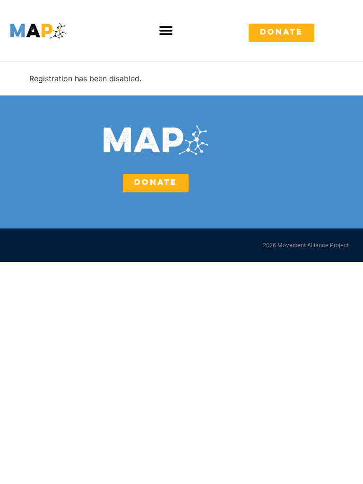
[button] (166, 30)
